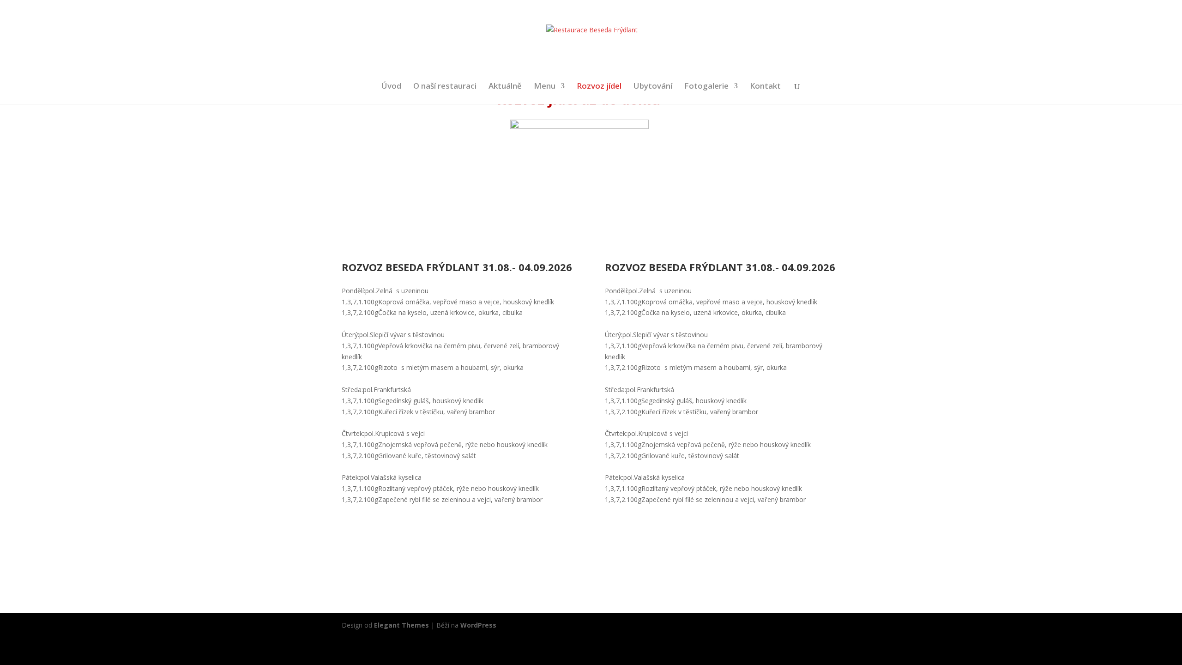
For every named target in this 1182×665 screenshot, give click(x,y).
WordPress (478, 625)
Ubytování (652, 87)
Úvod (391, 87)
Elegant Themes (401, 625)
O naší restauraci (444, 87)
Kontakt (765, 87)
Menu (544, 87)
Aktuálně (505, 87)
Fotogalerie (706, 87)
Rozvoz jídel (599, 87)
